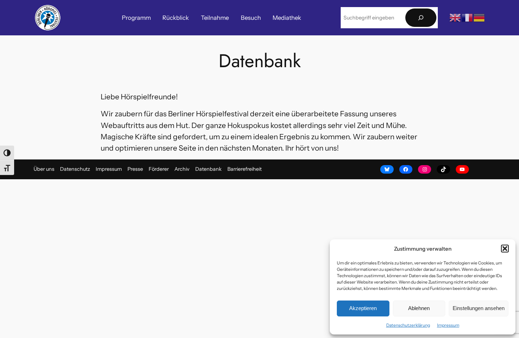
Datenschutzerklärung (408, 325)
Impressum (448, 325)
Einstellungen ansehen (479, 308)
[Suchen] (420, 17)
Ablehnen (419, 308)
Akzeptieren (363, 308)
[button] (504, 248)
